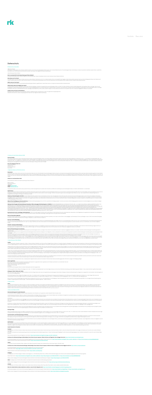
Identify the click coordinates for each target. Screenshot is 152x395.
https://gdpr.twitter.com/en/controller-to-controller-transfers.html (29, 348)
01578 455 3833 (14, 185)
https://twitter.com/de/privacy (36, 350)
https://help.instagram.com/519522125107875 (50, 355)
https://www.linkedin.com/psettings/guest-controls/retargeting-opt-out (57, 367)
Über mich (139, 36)
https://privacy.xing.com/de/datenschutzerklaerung (59, 361)
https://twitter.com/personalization (78, 345)
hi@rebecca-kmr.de (14, 186)
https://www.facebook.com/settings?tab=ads (74, 337)
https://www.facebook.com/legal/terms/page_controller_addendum (44, 335)
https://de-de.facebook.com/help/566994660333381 (89, 339)
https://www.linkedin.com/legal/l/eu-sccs (77, 369)
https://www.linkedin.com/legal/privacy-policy (59, 371)
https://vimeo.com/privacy (54, 287)
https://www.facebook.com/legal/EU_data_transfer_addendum (64, 339)
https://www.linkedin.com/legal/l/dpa (59, 369)
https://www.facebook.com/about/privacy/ (39, 340)
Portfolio (131, 36)
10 (58, 287)
